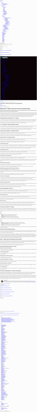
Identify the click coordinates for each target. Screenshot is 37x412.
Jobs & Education (2, 365)
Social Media (4, 87)
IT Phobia (4, 406)
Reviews (3, 6)
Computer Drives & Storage (3, 336)
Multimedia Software (3, 374)
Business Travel (2, 333)
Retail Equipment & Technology (6, 25)
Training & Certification (3, 392)
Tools (1, 391)
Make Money (3, 34)
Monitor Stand (2, 372)
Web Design (3, 40)
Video (1, 395)
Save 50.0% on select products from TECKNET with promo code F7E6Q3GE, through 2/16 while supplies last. (9, 313)
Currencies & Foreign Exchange (8, 74)
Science (2, 382)
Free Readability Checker (4, 3)
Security (3, 38)
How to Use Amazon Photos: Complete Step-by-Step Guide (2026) (7, 319)
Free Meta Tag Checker (4, 4)
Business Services (6, 20)
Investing (2, 362)
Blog (1, 402)
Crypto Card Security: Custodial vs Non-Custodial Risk (6, 320)
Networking (2, 375)
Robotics (3, 37)
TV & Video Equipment (7, 28)
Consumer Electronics (5, 27)
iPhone (1, 363)
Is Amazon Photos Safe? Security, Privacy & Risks (4, 52)
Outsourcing (2, 378)
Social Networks (2, 386)
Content (3, 92)
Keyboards (5, 12)
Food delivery (8, 21)
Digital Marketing (2, 346)
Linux (1, 367)
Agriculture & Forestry (3, 326)
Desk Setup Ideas (4, 11)
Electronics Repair (2, 352)
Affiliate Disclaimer (3, 404)
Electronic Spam (2, 351)
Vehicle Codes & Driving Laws (4, 394)
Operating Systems (3, 377)
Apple (2, 15)
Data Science (2, 343)
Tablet (1, 388)
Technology (2, 390)
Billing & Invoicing (3, 329)
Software (3, 88)
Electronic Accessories (3, 350)
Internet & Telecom (3, 361)
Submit (6, 410)
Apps (2, 72)
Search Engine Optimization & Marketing (4, 383)
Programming (3, 93)
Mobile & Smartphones (4, 89)
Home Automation (2, 358)
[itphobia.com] (4, 58)
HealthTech (2, 357)
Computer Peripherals (3, 337)
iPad (3, 8)
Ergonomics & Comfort (5, 13)
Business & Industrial (3, 331)
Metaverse (2, 371)
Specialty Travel (2, 387)
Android (4, 7)
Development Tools (3, 345)
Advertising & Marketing (7, 18)
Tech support (3, 39)
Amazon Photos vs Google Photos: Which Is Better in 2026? (5, 54)
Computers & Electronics (3, 339)
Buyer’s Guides (4, 71)
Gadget (4, 10)
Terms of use (2, 409)
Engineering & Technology (3, 353)
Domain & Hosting (4, 90)
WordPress (2, 399)
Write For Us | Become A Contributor (4, 403)
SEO (3, 30)
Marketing (2, 369)
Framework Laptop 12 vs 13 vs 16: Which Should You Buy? (5, 50)
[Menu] (0, 100)
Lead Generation (3, 5)
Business (3, 16)
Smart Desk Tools (5, 70)
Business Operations (6, 19)
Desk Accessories (4, 69)
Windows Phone (3, 33)
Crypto (1, 341)
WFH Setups (4, 14)
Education (2, 349)
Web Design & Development (3, 397)
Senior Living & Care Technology (4, 384)
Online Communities (3, 376)
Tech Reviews (4, 68)
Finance (4, 73)
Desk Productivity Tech (3, 344)
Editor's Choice (2, 348)
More (1, 373)
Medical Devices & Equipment (4, 370)
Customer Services (2, 342)
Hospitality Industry (7, 22)
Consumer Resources (3, 340)
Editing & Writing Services (8, 23)
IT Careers (2, 364)
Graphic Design (3, 91)
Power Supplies (2, 379)
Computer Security (5, 26)
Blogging (3, 35)
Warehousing (2, 396)
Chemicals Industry (3, 334)
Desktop (4, 9)
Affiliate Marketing (5, 31)
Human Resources (2, 360)
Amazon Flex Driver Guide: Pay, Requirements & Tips (6, 321)
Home (1, 2)
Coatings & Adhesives (7, 24)
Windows (3, 41)
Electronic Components (7, 29)
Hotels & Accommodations (3, 359)
